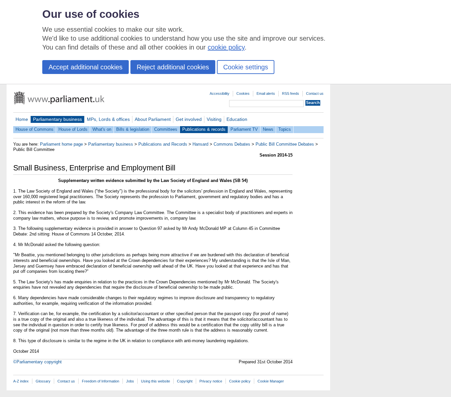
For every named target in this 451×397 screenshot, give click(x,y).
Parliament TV (244, 129)
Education (236, 119)
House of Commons (34, 129)
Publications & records (204, 129)
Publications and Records (162, 144)
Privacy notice (210, 381)
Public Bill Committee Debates (285, 144)
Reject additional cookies (173, 67)
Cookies (243, 93)
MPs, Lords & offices (108, 119)
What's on (101, 129)
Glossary (43, 381)
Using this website (155, 381)
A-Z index (21, 381)
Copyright (184, 381)
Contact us (315, 93)
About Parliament (153, 119)
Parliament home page (61, 144)
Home (22, 119)
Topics (284, 129)
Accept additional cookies (85, 67)
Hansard (200, 144)
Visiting (214, 119)
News (268, 129)
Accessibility (219, 93)
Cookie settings (245, 67)
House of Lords (72, 129)
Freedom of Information (100, 381)
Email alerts (266, 93)
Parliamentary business (57, 119)
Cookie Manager (271, 381)
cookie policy (226, 47)
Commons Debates (232, 144)
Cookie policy (240, 381)
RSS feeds (290, 93)
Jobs (130, 381)
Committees (165, 129)
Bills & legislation (132, 129)
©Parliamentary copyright (37, 361)
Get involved (189, 119)
